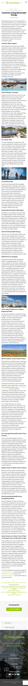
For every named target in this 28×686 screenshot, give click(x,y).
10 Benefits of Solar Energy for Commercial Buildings (14, 588)
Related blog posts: (14, 584)
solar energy (15, 582)
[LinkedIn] (17, 667)
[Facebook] (11, 667)
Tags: (14, 581)
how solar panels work (7, 572)
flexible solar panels (6, 573)
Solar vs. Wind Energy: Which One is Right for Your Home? (14, 593)
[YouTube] (14, 667)
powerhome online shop (8, 575)
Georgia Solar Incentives (14, 594)
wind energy (23, 582)
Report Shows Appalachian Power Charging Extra (13, 586)
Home (11, 9)
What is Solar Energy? (14, 590)
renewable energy (6, 582)
